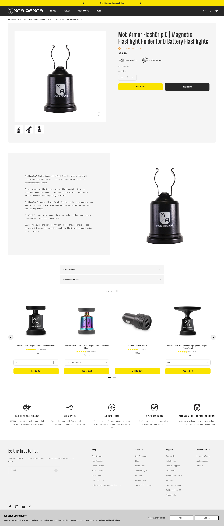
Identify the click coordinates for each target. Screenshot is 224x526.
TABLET (67, 11)
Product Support (173, 465)
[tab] (109, 377)
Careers (200, 465)
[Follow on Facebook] (10, 506)
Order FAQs (170, 470)
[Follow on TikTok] (30, 506)
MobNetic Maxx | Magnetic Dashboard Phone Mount (36, 346)
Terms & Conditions (143, 485)
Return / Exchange (173, 485)
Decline (207, 518)
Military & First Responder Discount (106, 485)
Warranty (170, 480)
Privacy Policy (140, 480)
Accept (181, 518)
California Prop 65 (173, 490)
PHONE (53, 11)
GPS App (138, 475)
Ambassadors (202, 461)
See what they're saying (33, 424)
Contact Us (170, 456)
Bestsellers (12, 19)
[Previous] (83, 3)
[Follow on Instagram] (16, 506)
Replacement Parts (174, 475)
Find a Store (140, 465)
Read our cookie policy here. (109, 520)
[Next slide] (213, 337)
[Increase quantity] (132, 77)
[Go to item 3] (39, 129)
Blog (137, 461)
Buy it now (187, 87)
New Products (97, 461)
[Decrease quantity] (122, 77)
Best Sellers (97, 456)
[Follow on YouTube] (23, 506)
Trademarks (171, 495)
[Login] (210, 10)
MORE (98, 11)
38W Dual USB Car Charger (137, 346)
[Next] (140, 3)
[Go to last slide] (10, 337)
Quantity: (122, 71)
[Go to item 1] (19, 129)
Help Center (171, 461)
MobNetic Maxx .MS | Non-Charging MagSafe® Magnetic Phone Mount (187, 347)
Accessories (97, 475)
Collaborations (98, 480)
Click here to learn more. (205, 424)
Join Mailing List (141, 470)
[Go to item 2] (29, 129)
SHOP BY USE (83, 11)
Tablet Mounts (98, 470)
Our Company (141, 456)
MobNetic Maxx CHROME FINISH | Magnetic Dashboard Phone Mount (87, 347)
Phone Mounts (98, 465)
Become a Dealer (204, 456)
